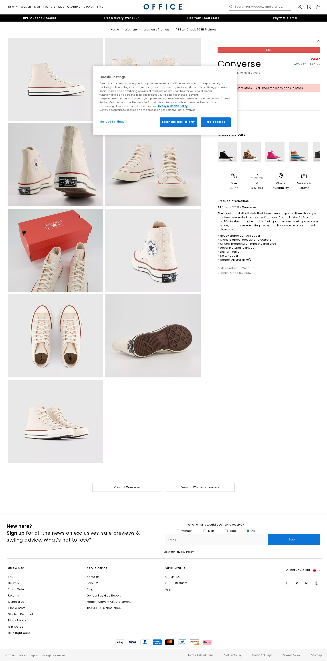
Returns (13, 595)
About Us (93, 577)
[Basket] (315, 6)
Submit (294, 539)
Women (26, 6)
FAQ (11, 577)
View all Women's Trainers (200, 487)
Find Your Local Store (203, 18)
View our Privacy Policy (179, 552)
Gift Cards (15, 627)
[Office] (163, 7)
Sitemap (316, 655)
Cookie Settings (262, 655)
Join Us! (92, 583)
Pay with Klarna (285, 18)
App (168, 589)
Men (37, 6)
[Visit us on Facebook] (288, 583)
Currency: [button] (298, 570)
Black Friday (17, 620)
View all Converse (127, 487)
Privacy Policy (291, 655)
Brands (89, 6)
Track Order (16, 589)
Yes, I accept (215, 122)
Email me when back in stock (282, 88)
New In (13, 6)
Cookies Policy (232, 655)
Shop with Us (175, 568)
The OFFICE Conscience (104, 608)
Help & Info (16, 568)
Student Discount (20, 614)
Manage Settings (112, 121)
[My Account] (297, 6)
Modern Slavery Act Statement (109, 602)
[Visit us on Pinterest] (298, 583)
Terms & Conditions (200, 655)
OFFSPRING (173, 577)
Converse (239, 64)
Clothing (74, 6)
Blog (90, 589)
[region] (165, 100)
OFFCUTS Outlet (176, 583)
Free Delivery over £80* (121, 18)
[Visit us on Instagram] (307, 583)
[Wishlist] (306, 6)
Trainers (49, 6)
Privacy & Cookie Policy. (172, 106)
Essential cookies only (178, 122)
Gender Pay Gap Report (104, 595)
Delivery (13, 583)
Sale (100, 6)
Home (115, 29)
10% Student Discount (39, 18)
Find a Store (16, 608)
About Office (97, 568)
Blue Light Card (19, 633)
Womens (131, 29)
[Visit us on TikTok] (317, 583)
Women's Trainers (157, 29)
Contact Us (16, 602)
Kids (61, 6)
